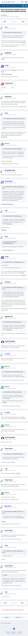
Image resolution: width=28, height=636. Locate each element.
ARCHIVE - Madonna (14, 16)
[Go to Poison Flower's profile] (2, 449)
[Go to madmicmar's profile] (2, 97)
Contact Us (14, 632)
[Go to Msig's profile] (2, 114)
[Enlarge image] (23, 42)
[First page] (2, 22)
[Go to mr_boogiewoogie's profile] (2, 171)
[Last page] (26, 22)
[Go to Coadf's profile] (2, 66)
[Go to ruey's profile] (2, 469)
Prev (5, 21)
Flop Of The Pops (8, 250)
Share (7, 617)
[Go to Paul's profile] (2, 27)
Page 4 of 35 (14, 21)
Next (23, 21)
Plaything (4, 15)
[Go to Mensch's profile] (2, 144)
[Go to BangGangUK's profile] (2, 182)
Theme (8, 632)
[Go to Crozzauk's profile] (2, 282)
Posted (10, 28)
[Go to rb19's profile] (2, 211)
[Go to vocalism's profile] (2, 354)
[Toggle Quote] (3, 32)
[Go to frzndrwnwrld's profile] (2, 84)
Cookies (20, 632)
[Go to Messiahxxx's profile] (2, 506)
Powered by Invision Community (14, 633)
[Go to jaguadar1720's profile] (2, 317)
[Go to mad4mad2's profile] (2, 53)
